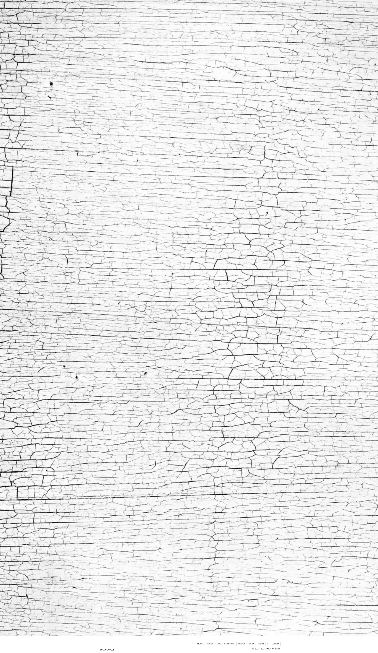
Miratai (241, 643)
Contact (275, 643)
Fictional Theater (256, 643)
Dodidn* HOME (213, 643)
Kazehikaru (229, 643)
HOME (200, 643)
